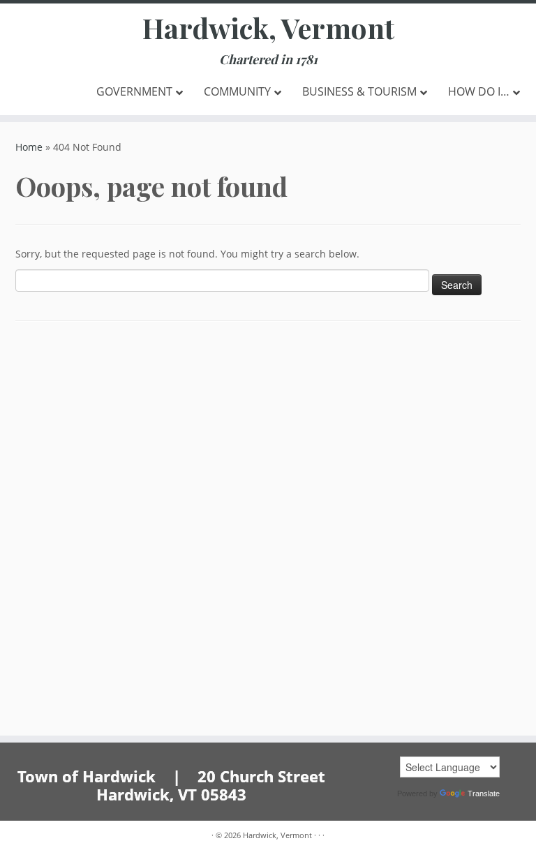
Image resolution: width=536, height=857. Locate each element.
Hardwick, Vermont (268, 28)
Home (29, 147)
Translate (484, 793)
